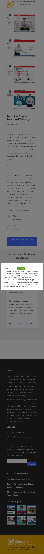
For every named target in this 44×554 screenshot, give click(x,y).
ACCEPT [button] (21, 268)
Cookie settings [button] (10, 268)
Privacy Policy (27, 286)
